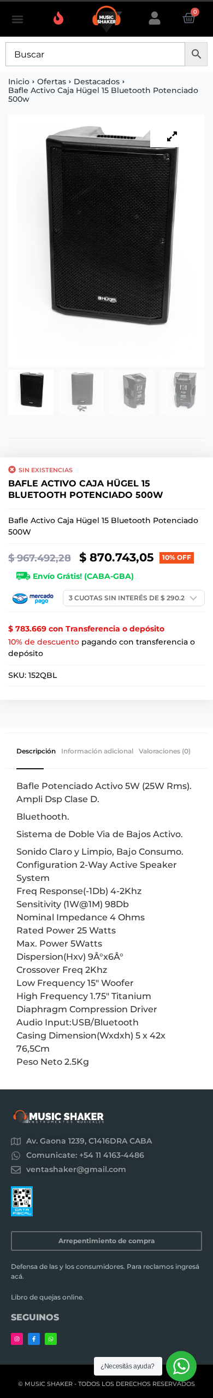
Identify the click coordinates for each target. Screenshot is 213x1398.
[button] (17, 19)
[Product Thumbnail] (172, 136)
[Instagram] (17, 1339)
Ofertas (51, 81)
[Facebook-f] (34, 1339)
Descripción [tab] (36, 751)
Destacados (97, 81)
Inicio (18, 81)
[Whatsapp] (51, 1339)
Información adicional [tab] (97, 751)
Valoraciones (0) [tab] (165, 751)
